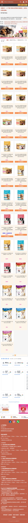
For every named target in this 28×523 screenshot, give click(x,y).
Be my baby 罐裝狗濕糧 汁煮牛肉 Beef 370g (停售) (20, 277)
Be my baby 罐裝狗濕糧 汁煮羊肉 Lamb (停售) (7, 322)
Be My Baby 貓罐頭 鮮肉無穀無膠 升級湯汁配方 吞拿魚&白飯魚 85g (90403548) (20, 58)
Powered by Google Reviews (14, 401)
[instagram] (14, 422)
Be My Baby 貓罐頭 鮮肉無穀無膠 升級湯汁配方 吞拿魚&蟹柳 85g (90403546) (7, 106)
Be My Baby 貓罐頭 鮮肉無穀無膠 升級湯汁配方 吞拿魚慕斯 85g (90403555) (20, 106)
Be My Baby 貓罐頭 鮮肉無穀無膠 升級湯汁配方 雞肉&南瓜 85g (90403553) (20, 155)
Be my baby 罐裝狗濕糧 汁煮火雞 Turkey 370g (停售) (7, 345)
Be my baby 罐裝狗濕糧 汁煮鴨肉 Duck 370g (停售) (20, 299)
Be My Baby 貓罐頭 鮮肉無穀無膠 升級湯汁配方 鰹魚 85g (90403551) (7, 58)
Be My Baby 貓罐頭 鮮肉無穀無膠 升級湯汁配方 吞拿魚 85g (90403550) (20, 131)
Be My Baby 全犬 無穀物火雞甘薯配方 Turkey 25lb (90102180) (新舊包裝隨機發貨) (7, 156)
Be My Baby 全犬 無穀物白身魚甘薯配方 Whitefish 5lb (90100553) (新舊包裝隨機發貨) (20, 205)
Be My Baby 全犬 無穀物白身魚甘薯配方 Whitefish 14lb (20, 254)
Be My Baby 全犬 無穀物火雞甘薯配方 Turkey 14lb (7, 254)
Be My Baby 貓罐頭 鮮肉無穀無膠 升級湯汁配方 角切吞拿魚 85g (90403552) (7, 82)
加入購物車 (7, 64)
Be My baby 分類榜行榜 (10, 21)
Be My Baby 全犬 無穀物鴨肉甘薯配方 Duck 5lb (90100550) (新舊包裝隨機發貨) (20, 229)
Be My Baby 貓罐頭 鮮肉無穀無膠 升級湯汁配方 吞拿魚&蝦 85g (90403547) (20, 82)
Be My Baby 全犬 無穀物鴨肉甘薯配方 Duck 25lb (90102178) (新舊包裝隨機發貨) (7, 229)
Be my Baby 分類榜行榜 (22, 21)
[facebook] (10, 422)
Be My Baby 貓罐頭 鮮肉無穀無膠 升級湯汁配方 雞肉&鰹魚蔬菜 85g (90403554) (7, 131)
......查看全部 (24, 18)
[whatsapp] (18, 422)
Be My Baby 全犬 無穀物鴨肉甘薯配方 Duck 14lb (7, 277)
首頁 (2, 4)
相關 (7, 40)
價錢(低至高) (21, 40)
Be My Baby (3, 17)
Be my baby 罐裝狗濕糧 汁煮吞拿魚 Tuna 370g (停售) (20, 322)
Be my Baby (14, 23)
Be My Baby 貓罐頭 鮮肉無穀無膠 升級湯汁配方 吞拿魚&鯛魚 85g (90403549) (7, 180)
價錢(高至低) (13, 40)
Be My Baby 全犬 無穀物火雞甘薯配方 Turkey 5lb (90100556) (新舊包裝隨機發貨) (20, 180)
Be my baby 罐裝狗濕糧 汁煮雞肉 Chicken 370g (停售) (7, 299)
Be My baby (7, 23)
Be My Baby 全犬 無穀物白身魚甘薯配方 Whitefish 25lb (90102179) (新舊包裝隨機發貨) (7, 205)
